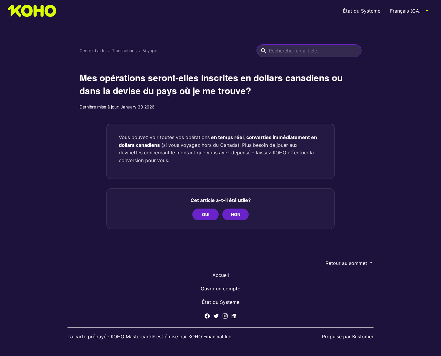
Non (235, 214)
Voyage (150, 51)
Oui (205, 214)
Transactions (124, 51)
